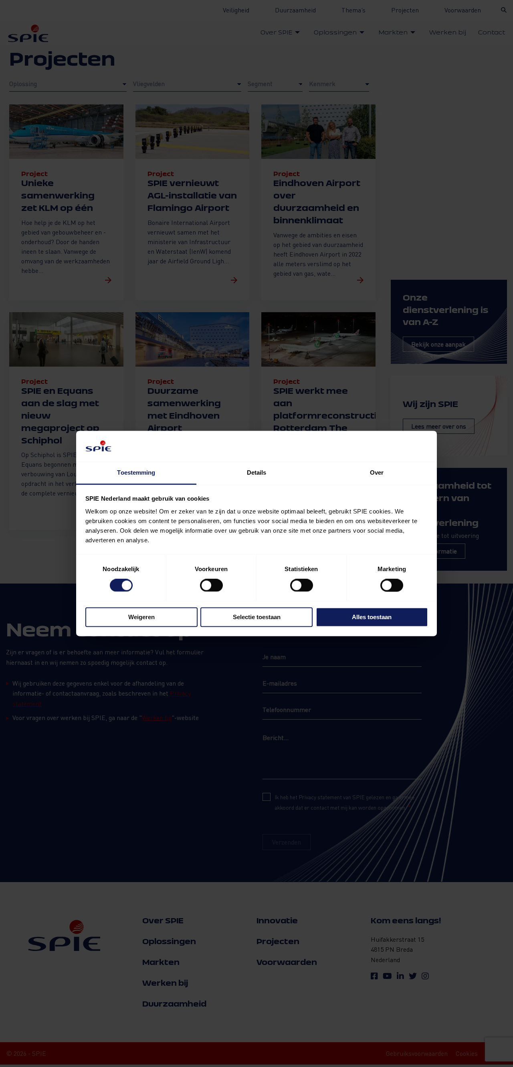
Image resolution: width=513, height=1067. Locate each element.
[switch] (211, 585)
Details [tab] (257, 472)
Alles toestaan (372, 617)
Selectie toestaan (257, 617)
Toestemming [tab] (136, 472)
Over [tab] (377, 472)
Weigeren (141, 617)
